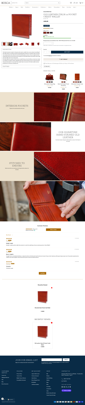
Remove (51, 287)
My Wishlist (34, 382)
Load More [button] (42, 273)
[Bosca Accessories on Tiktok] (68, 387)
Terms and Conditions (56, 362)
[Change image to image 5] (27, 44)
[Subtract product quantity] (44, 52)
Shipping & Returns (5, 377)
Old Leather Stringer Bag (49, 84)
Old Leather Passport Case (77, 84)
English (3, 399)
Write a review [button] (53, 229)
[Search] (58, 3)
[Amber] (74, 82)
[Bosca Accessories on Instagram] (66, 387)
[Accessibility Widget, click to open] (2, 399)
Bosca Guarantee (5, 383)
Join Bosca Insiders (35, 384)
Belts (47, 384)
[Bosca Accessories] (9, 3)
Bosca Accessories (12, 401)
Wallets (48, 380)
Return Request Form (36, 380)
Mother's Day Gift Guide (51, 393)
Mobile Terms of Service (21, 378)
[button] (46, 28)
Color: (46, 30)
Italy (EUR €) (11, 399)
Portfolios (48, 386)
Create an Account (35, 375)
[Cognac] (22, 26)
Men (47, 373)
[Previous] (43, 81)
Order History (34, 378)
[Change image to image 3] (15, 44)
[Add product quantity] (49, 52)
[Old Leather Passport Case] (77, 77)
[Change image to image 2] (9, 44)
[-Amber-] (62, 82)
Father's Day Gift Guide (51, 395)
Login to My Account (35, 373)
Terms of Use (19, 375)
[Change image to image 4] (21, 44)
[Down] (40, 44)
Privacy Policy (19, 373)
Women (48, 375)
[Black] (51, 33)
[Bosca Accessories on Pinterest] (64, 387)
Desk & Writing (49, 378)
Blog (2, 381)
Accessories (49, 388)
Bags (47, 382)
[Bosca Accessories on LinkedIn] (70, 387)
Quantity (45, 49)
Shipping (50, 55)
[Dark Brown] (48, 33)
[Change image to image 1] (4, 44)
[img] (9, 238)
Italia (47, 390)
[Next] (83, 81)
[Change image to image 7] (38, 44)
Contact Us (4, 375)
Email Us (65, 381)
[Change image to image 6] (32, 44)
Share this (47, 66)
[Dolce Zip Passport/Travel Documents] (63, 77)
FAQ (2, 379)
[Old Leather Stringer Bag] (49, 77)
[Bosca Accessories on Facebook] (62, 387)
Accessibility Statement (21, 380)
